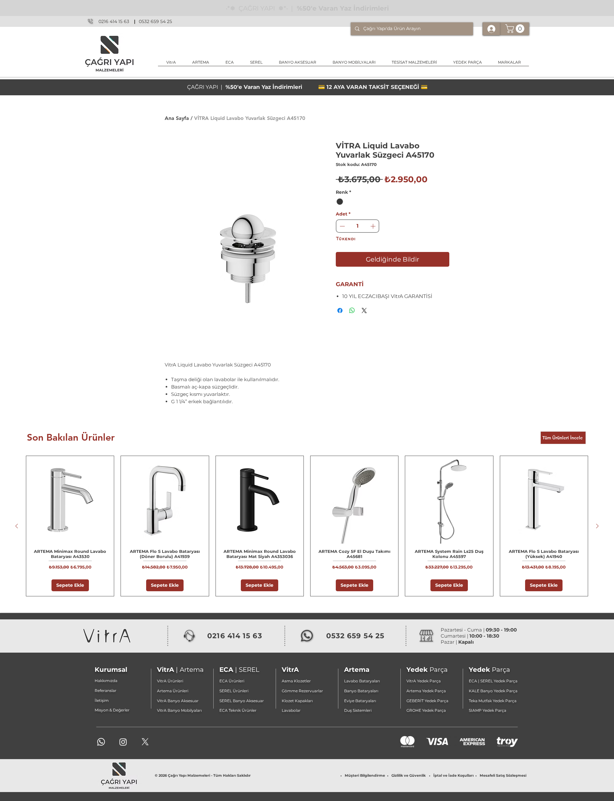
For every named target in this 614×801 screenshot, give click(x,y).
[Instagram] (123, 742)
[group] (307, 526)
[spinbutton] (357, 226)
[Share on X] (364, 310)
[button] (297, 64)
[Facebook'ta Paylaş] (340, 310)
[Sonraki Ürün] (597, 526)
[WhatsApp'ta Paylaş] (352, 310)
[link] (515, 28)
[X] (145, 742)
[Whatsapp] (101, 742)
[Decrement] (341, 226)
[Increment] (373, 226)
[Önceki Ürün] (16, 526)
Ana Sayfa (177, 118)
